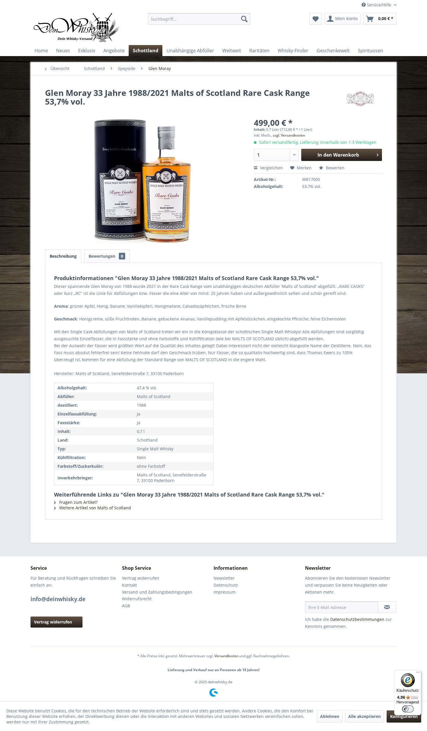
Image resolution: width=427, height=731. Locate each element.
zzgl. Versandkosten (289, 135)
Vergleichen (271, 168)
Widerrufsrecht (137, 598)
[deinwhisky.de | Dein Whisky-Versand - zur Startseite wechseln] (76, 27)
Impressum (225, 592)
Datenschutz (226, 585)
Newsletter (224, 578)
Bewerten (335, 168)
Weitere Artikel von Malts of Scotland (94, 507)
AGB (126, 605)
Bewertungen (106, 256)
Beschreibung (63, 256)
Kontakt (129, 585)
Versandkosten (226, 655)
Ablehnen (329, 716)
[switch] (408, 708)
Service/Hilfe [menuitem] (379, 5)
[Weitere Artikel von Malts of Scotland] (360, 98)
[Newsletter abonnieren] (387, 607)
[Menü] (417, 673)
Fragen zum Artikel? (78, 502)
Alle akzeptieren (364, 716)
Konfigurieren (404, 716)
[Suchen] (244, 19)
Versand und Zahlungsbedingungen (157, 592)
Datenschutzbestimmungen (357, 619)
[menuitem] (199, 19)
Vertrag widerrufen (53, 622)
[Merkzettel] (315, 19)
